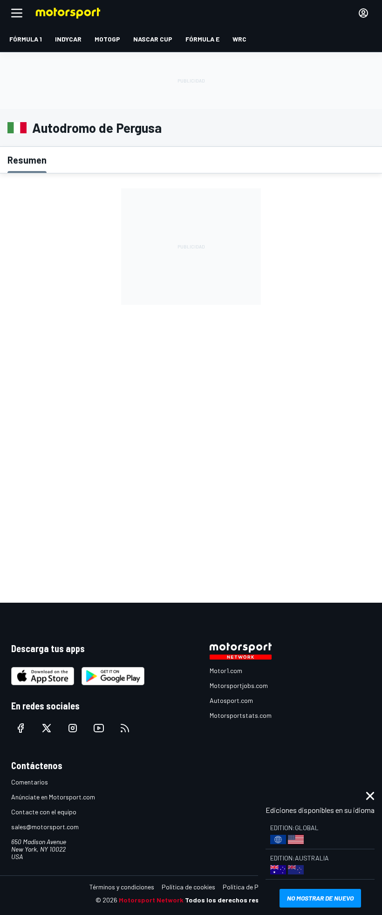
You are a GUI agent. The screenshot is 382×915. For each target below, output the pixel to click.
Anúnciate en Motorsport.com (53, 797)
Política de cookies (188, 887)
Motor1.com (226, 670)
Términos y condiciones (121, 887)
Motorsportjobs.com (239, 685)
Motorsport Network (151, 900)
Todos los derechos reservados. (235, 900)
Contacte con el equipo (43, 812)
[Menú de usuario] (363, 13)
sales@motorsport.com (45, 827)
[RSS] (125, 728)
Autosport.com (231, 700)
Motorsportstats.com (241, 715)
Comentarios (29, 782)
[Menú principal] (16, 13)
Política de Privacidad (254, 887)
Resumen (27, 159)
